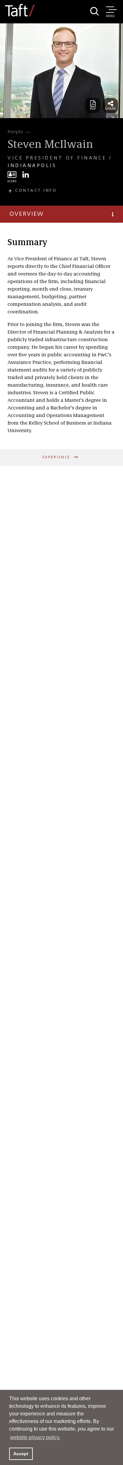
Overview (26, 214)
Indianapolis (32, 165)
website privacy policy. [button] (35, 1437)
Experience (57, 457)
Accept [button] (20, 1453)
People (15, 132)
